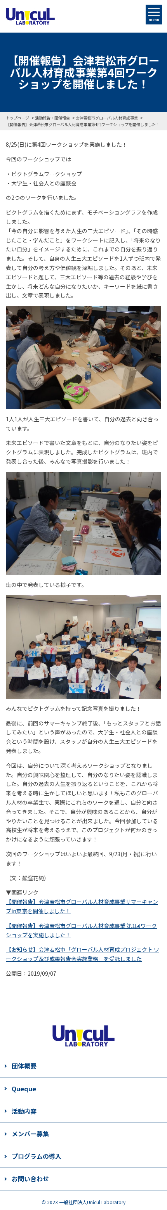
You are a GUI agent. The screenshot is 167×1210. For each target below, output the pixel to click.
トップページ (17, 118)
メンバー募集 (30, 1133)
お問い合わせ (30, 1178)
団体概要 (24, 1065)
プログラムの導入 (36, 1156)
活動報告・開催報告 (52, 118)
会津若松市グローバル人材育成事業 (107, 118)
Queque (24, 1088)
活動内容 (24, 1111)
